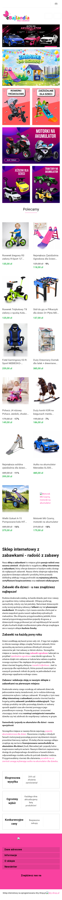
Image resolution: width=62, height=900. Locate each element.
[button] (31, 849)
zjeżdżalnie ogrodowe (21, 656)
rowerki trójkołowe (40, 665)
